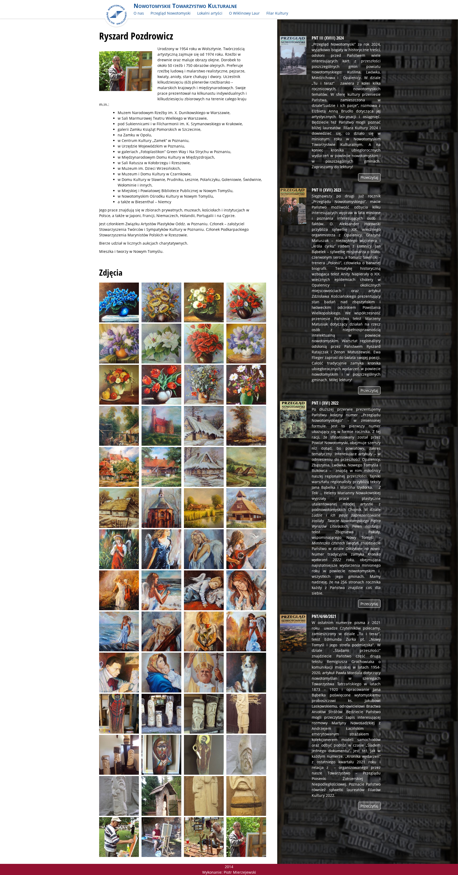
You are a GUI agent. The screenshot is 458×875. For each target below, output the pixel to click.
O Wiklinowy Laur (244, 13)
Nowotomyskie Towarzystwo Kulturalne (185, 6)
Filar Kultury (277, 13)
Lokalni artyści (209, 13)
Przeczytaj (369, 177)
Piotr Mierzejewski (240, 872)
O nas (139, 13)
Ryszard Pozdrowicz (136, 35)
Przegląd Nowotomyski (171, 13)
